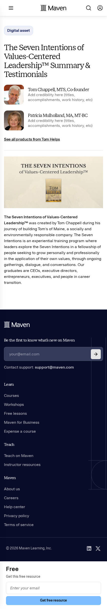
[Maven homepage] (53, 8)
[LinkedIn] (89, 548)
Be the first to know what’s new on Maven (39, 340)
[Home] (17, 325)
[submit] (96, 354)
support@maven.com (54, 367)
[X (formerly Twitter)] (98, 548)
